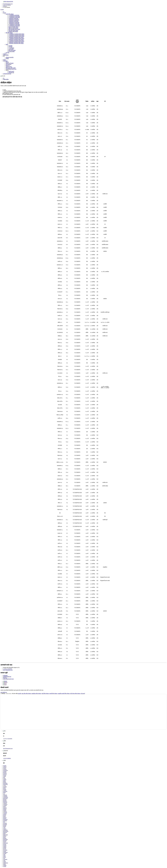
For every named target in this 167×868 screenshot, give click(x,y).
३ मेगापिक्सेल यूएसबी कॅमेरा (13, 21)
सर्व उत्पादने (83, 693)
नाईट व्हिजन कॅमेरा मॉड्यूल (13, 30)
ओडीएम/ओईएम (6, 55)
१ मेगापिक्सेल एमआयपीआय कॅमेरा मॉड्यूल (16, 37)
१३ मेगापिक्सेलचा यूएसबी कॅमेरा (14, 16)
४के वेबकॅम (10, 45)
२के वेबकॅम (10, 46)
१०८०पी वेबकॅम (11, 48)
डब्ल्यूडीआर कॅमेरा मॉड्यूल (13, 31)
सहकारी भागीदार (9, 66)
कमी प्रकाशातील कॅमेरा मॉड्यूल (14, 29)
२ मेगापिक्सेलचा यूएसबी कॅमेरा (13, 19)
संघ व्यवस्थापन (8, 64)
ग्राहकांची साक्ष (11, 72)
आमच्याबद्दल (5, 60)
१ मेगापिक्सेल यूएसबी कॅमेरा (13, 18)
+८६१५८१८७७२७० (7, 5)
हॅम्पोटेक (7, 62)
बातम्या (4, 59)
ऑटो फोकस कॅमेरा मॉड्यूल (75, 693)
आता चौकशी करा (4, 692)
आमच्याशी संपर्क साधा (7, 73)
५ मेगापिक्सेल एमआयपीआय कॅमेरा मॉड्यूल (16, 42)
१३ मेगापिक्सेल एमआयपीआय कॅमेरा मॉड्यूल (16, 35)
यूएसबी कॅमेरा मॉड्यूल (10, 14)
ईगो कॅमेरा (7, 52)
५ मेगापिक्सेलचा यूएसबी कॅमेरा (13, 22)
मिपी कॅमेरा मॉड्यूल (9, 32)
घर (3, 11)
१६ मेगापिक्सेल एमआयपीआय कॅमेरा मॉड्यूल (16, 36)
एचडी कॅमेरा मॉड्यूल (45, 693)
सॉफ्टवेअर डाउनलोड (9, 57)
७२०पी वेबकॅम (11, 49)
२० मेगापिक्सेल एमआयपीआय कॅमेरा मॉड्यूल (16, 38)
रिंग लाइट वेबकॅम (11, 51)
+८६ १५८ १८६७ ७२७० (7, 668)
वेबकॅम (7, 44)
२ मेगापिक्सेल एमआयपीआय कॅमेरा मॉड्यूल (16, 39)
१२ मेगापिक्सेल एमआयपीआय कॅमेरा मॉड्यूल (16, 34)
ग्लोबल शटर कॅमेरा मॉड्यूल (13, 28)
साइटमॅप (19, 693)
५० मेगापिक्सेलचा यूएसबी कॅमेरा (14, 25)
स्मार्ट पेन (4, 53)
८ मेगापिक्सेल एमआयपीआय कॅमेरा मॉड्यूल (16, 43)
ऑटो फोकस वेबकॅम (12, 50)
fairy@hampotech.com (8, 3)
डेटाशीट (7, 58)
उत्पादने (4, 12)
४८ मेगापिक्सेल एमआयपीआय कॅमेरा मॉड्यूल (16, 41)
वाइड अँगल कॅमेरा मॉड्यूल (26, 693)
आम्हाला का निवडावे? (10, 63)
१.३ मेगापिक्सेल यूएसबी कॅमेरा (13, 15)
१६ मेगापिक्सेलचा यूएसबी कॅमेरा (14, 17)
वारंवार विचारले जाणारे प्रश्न (11, 69)
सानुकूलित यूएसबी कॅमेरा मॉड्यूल (64, 693)
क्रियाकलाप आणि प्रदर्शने (10, 67)
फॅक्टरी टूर (8, 65)
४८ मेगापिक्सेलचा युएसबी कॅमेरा (14, 24)
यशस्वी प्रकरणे (11, 71)
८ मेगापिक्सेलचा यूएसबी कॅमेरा (13, 23)
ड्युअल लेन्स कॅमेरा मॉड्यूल (13, 27)
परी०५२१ (5, 6)
